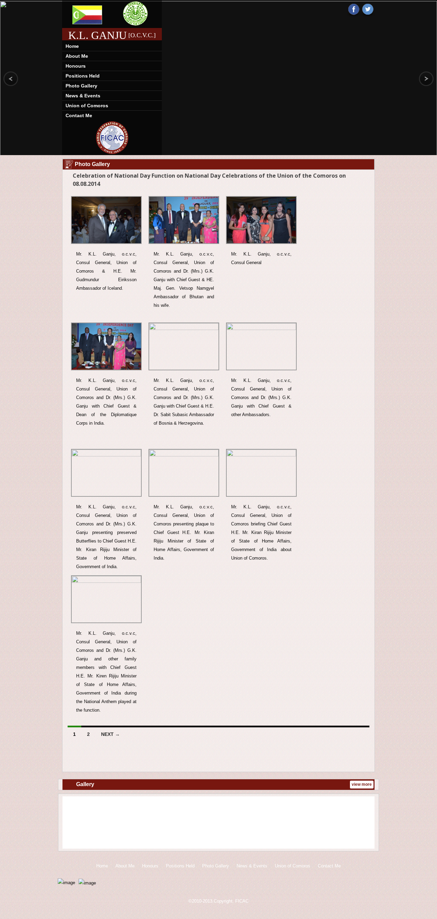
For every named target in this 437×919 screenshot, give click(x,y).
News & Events (83, 95)
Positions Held (83, 76)
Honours (76, 66)
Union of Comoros (87, 105)
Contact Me (79, 115)
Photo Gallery (81, 85)
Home (72, 46)
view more (362, 784)
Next (364, 823)
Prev (72, 823)
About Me (77, 56)
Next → (110, 734)
